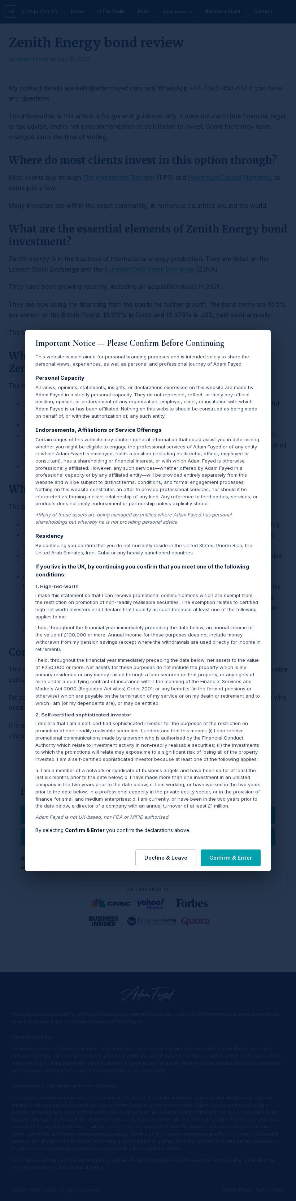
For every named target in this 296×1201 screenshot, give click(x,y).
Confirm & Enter (230, 858)
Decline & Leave (165, 858)
